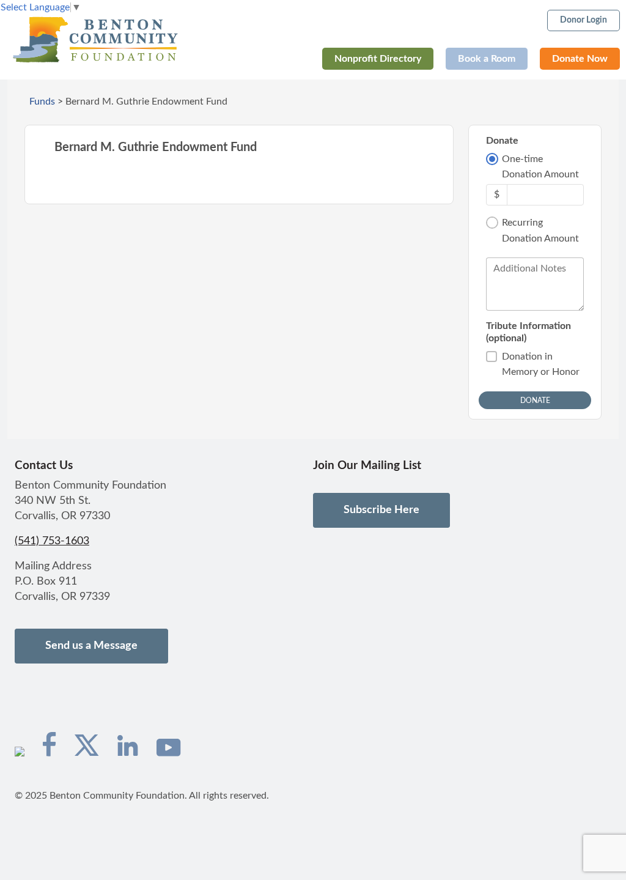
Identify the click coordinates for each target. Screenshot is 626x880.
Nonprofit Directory (377, 59)
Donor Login (583, 20)
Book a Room (486, 59)
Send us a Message (91, 645)
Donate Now (580, 59)
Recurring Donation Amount (540, 230)
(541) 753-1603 (52, 541)
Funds (42, 101)
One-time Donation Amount (540, 167)
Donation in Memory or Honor (541, 364)
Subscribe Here (381, 510)
